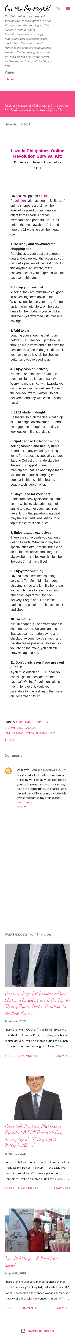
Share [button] (9, 739)
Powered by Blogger (40, 1331)
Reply (21, 807)
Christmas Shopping (32, 722)
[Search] (58, 7)
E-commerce (14, 727)
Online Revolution (19, 733)
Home (11, 79)
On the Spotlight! (27, 8)
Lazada (30, 727)
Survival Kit (45, 733)
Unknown (23, 769)
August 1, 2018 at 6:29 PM (49, 769)
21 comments (27, 1188)
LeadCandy (24, 802)
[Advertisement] (37, 894)
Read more (62, 1055)
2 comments (27, 1308)
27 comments (27, 1055)
